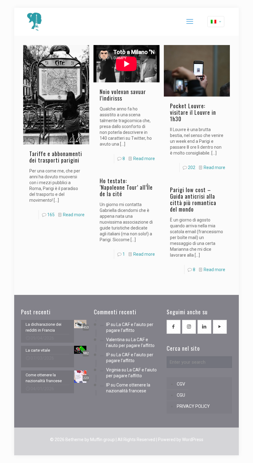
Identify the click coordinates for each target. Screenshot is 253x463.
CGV (181, 384)
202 (191, 167)
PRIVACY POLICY (193, 406)
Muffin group (102, 439)
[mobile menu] (190, 21)
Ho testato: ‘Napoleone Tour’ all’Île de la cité (126, 187)
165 (51, 214)
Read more (74, 214)
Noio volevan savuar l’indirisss (123, 95)
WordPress (192, 439)
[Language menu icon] (215, 21)
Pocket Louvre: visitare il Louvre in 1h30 (193, 112)
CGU (181, 395)
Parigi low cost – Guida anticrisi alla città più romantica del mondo (193, 199)
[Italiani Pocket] (34, 21)
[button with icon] (173, 327)
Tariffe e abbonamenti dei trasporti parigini (55, 157)
